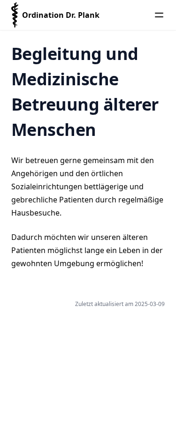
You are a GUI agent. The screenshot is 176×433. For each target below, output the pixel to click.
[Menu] (159, 15)
